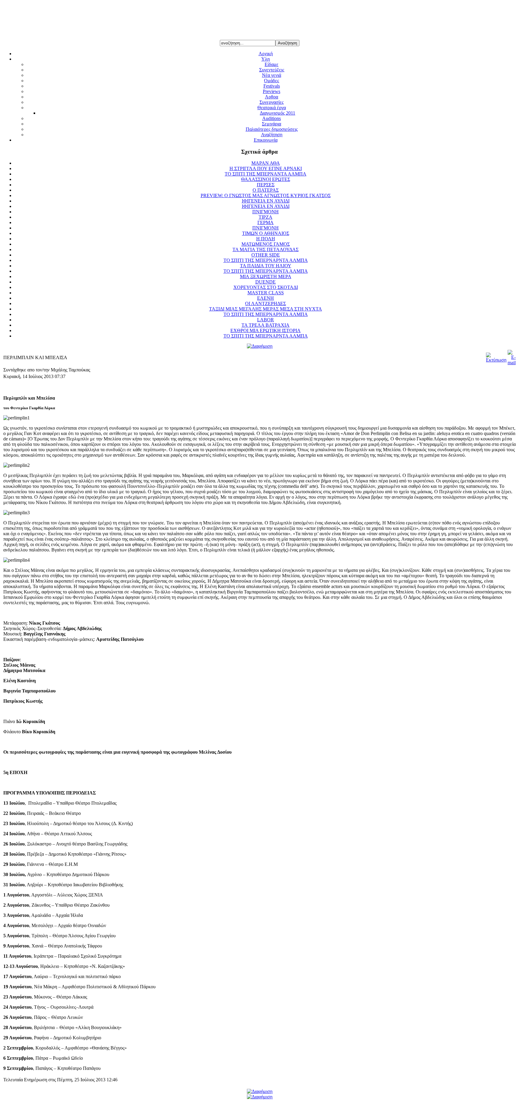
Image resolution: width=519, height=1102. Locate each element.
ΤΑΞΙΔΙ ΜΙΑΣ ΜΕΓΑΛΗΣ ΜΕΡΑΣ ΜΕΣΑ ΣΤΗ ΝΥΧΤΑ (265, 308)
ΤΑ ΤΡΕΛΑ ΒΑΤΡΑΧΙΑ (265, 325)
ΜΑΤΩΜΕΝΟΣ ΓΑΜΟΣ (265, 244)
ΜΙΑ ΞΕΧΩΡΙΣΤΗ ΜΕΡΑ (265, 276)
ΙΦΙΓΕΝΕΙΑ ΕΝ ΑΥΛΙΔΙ (266, 200)
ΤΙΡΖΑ (265, 217)
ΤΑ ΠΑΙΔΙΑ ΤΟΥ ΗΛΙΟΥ (265, 265)
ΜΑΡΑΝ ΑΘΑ (265, 163)
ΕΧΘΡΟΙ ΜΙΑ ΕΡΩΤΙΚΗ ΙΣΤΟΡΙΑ (265, 330)
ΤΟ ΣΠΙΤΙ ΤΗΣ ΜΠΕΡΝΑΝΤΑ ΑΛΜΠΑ (265, 173)
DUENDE (265, 281)
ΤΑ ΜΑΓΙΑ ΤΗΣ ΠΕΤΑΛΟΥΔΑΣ (265, 249)
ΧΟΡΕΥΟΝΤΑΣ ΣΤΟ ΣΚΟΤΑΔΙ (265, 287)
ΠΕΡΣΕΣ (266, 184)
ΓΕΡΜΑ (265, 222)
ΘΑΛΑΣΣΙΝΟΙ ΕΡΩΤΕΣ (265, 179)
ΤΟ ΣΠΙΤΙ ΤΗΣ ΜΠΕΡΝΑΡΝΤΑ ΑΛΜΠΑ (265, 260)
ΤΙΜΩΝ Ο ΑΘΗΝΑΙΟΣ (265, 233)
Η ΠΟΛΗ (265, 238)
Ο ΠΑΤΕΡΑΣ (266, 190)
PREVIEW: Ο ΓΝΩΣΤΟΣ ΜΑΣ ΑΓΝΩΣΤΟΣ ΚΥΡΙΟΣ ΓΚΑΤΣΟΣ (266, 195)
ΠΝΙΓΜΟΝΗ (265, 211)
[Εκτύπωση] (496, 359)
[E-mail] (512, 362)
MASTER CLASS (265, 292)
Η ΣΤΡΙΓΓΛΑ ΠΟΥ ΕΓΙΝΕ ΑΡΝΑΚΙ (265, 168)
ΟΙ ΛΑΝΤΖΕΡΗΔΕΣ (265, 303)
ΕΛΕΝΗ (265, 298)
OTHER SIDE (265, 254)
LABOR (265, 319)
